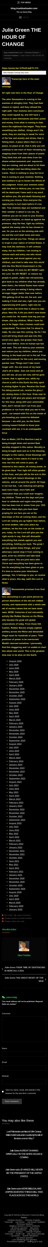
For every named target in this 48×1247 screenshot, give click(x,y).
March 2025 (14, 720)
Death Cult (20, 1234)
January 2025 (15, 727)
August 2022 (15, 823)
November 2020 (17, 882)
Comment (7, 1013)
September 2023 (17, 778)
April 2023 (14, 796)
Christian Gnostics (10, 918)
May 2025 (13, 713)
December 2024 (16, 730)
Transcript (8, 1222)
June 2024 (14, 751)
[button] (24, 17)
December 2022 (16, 809)
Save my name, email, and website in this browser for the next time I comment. (23, 1091)
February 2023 (16, 802)
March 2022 (14, 840)
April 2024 (14, 754)
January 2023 (15, 806)
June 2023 (14, 789)
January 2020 (15, 909)
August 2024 (15, 744)
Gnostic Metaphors (30, 1235)
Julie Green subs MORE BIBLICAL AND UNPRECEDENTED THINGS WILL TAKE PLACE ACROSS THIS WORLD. (24, 1192)
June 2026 (14, 668)
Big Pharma (34, 1230)
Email (5, 1062)
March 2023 (14, 799)
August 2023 (15, 782)
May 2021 (13, 864)
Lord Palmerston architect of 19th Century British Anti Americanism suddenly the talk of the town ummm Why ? (24, 1135)
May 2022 (13, 833)
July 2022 (13, 827)
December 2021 (16, 851)
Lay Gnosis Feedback (36, 1222)
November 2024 (17, 733)
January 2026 (15, 685)
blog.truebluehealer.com (24, 8)
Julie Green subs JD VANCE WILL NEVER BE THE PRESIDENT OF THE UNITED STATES (24, 1173)
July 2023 (13, 785)
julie (22, 921)
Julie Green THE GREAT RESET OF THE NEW (24, 979)
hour (18, 921)
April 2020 (14, 899)
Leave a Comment (23, 915)
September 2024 (17, 740)
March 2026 (14, 678)
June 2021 (14, 861)
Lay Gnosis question (19, 1228)
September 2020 (17, 889)
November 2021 (17, 854)
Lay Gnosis (20, 1222)
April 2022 (14, 837)
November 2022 (17, 813)
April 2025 (14, 716)
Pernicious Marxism (25, 1224)
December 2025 (16, 689)
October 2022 (15, 816)
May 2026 (13, 671)
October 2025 (15, 696)
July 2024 (13, 747)
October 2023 (15, 775)
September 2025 (17, 699)
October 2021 (15, 858)
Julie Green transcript (35, 1234)
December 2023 (16, 768)
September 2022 (17, 820)
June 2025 (14, 709)
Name (5, 1048)
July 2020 (13, 895)
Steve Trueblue (24, 955)
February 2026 (16, 682)
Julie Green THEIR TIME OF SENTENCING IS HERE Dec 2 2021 (24, 969)
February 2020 (16, 906)
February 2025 (16, 723)
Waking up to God (34, 1241)
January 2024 (15, 764)
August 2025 (15, 702)
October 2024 (15, 737)
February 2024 (16, 761)
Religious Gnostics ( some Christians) (24, 1226)
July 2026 (13, 665)
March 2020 (14, 902)
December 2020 (16, 878)
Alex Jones (34, 1228)
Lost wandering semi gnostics (24, 1239)
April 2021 (14, 868)
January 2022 (15, 847)
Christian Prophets (25, 918)
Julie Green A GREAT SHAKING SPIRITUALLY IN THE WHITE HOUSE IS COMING (24, 1154)
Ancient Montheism (18, 1230)
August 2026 (15, 661)
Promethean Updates (16, 1241)
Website (5, 1076)
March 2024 (14, 758)
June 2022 (14, 830)
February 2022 (16, 844)
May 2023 (13, 792)
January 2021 (15, 875)
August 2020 (15, 892)
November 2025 (17, 692)
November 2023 (17, 771)
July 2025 (13, 706)
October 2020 (15, 885)
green (13, 921)
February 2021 (16, 871)
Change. (7, 921)
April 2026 (14, 675)
